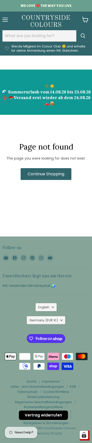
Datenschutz (28, 391)
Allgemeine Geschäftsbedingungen (43, 402)
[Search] (83, 36)
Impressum (51, 381)
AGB (72, 386)
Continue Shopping (46, 174)
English (43, 307)
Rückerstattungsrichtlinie (43, 407)
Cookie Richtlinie (56, 391)
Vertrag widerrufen (43, 415)
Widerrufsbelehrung (43, 397)
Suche (31, 381)
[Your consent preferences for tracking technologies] (84, 435)
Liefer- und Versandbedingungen (37, 386)
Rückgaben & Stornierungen (46, 423)
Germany (43, 320)
